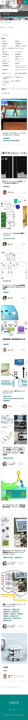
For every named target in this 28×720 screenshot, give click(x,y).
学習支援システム (19, 77)
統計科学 (4, 56)
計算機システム (19, 56)
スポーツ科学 (18, 52)
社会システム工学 (19, 48)
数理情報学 (18, 54)
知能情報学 (5, 69)
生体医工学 (18, 81)
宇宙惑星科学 (18, 43)
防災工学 (4, 52)
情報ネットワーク (19, 59)
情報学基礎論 (5, 54)
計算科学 (17, 63)
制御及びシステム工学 (20, 45)
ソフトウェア (5, 59)
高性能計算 (5, 63)
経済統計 (17, 41)
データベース (18, 61)
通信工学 (4, 45)
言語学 (4, 41)
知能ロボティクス (6, 73)
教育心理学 (5, 43)
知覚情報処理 (5, 65)
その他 (4, 84)
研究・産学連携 (7, 22)
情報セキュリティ (6, 61)
